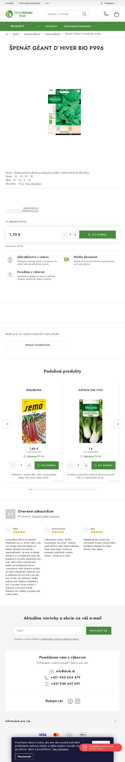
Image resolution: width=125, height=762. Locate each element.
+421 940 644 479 (107, 14)
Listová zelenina (30, 207)
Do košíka (99, 234)
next (117, 424)
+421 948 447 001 (65, 683)
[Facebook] (70, 701)
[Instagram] (77, 701)
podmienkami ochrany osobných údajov (60, 639)
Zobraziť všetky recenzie (45, 516)
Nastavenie (24, 756)
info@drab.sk (65, 671)
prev (7, 424)
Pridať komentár (37, 345)
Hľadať (84, 14)
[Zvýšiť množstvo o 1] (75, 234)
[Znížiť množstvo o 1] (65, 234)
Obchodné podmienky (29, 3)
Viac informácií (60, 749)
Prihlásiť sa (98, 630)
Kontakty (10, 3)
